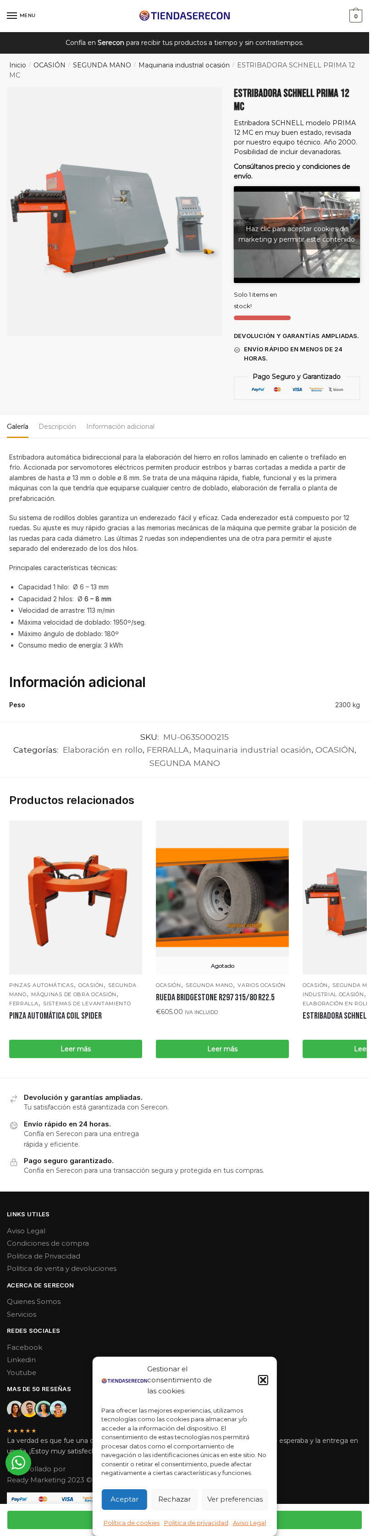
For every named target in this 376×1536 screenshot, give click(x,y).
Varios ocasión (262, 985)
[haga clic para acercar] (114, 211)
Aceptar (124, 1499)
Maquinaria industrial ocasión (184, 65)
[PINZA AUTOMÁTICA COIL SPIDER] (75, 898)
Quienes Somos (34, 1301)
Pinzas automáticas (41, 985)
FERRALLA (168, 749)
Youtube (21, 1372)
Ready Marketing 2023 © (50, 1479)
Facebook (24, 1347)
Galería (17, 426)
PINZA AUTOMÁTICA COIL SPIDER (55, 1015)
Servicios (21, 1314)
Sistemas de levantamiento (87, 1003)
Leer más (76, 1049)
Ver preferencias (235, 1499)
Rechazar (174, 1499)
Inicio (17, 65)
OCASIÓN (49, 65)
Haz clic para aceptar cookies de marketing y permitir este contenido (296, 234)
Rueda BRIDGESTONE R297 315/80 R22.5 (215, 997)
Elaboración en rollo (103, 749)
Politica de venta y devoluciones (61, 1268)
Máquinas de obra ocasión (73, 994)
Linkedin (21, 1359)
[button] (263, 1380)
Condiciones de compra (48, 1243)
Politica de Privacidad (43, 1256)
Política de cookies (132, 1522)
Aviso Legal (249, 1522)
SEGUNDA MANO (102, 65)
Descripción (57, 426)
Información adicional (120, 426)
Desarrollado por (37, 1468)
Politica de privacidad (196, 1522)
